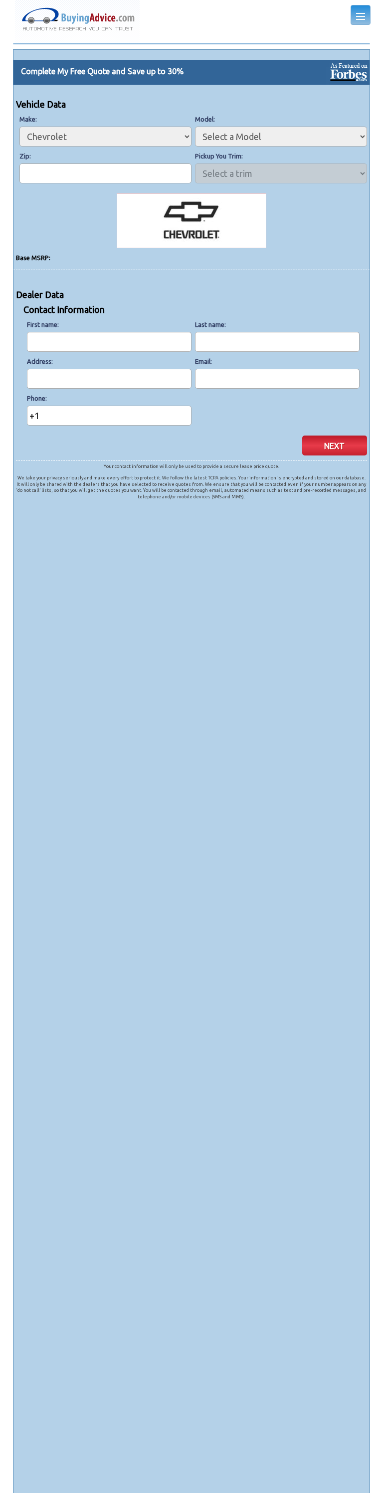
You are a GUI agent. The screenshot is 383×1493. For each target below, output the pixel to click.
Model (204, 119)
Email (202, 361)
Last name (209, 324)
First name (42, 324)
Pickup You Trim (218, 155)
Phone (36, 398)
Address (39, 361)
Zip (24, 155)
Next (334, 446)
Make (27, 119)
